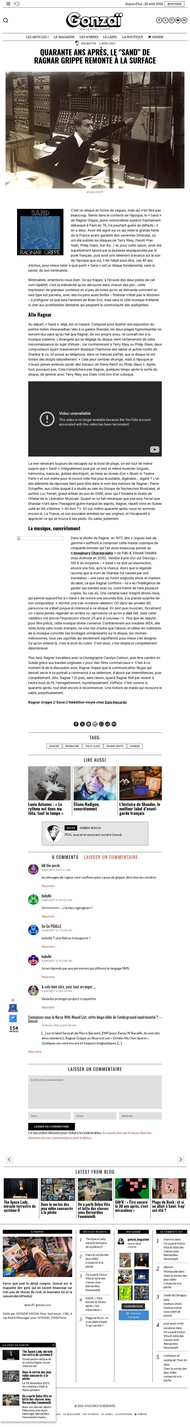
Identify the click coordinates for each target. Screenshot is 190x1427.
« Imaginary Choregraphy (92, 553)
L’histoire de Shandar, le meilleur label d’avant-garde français (139, 808)
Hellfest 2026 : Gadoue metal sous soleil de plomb (173, 1309)
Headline (54, 746)
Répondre (48, 885)
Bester (91, 43)
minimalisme (72, 746)
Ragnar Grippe (115, 746)
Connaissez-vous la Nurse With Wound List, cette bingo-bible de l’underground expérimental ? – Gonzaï (94, 1019)
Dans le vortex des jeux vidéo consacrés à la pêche (57, 1208)
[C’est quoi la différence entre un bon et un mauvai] (141, 1276)
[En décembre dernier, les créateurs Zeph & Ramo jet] (141, 1293)
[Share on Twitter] (13, 1021)
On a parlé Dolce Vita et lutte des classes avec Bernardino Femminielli (94, 1210)
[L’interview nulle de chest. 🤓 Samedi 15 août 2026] (125, 1276)
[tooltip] (159, 20)
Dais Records (116, 702)
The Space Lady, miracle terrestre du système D (20, 1206)
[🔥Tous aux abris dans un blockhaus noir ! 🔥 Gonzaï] (125, 1293)
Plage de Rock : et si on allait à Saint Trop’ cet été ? (168, 1206)
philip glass (93, 746)
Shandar (135, 746)
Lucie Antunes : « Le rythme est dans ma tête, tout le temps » (45, 808)
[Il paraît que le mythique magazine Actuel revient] (125, 1260)
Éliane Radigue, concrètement (86, 806)
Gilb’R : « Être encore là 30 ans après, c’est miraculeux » (131, 1206)
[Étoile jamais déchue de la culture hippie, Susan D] (141, 1260)
